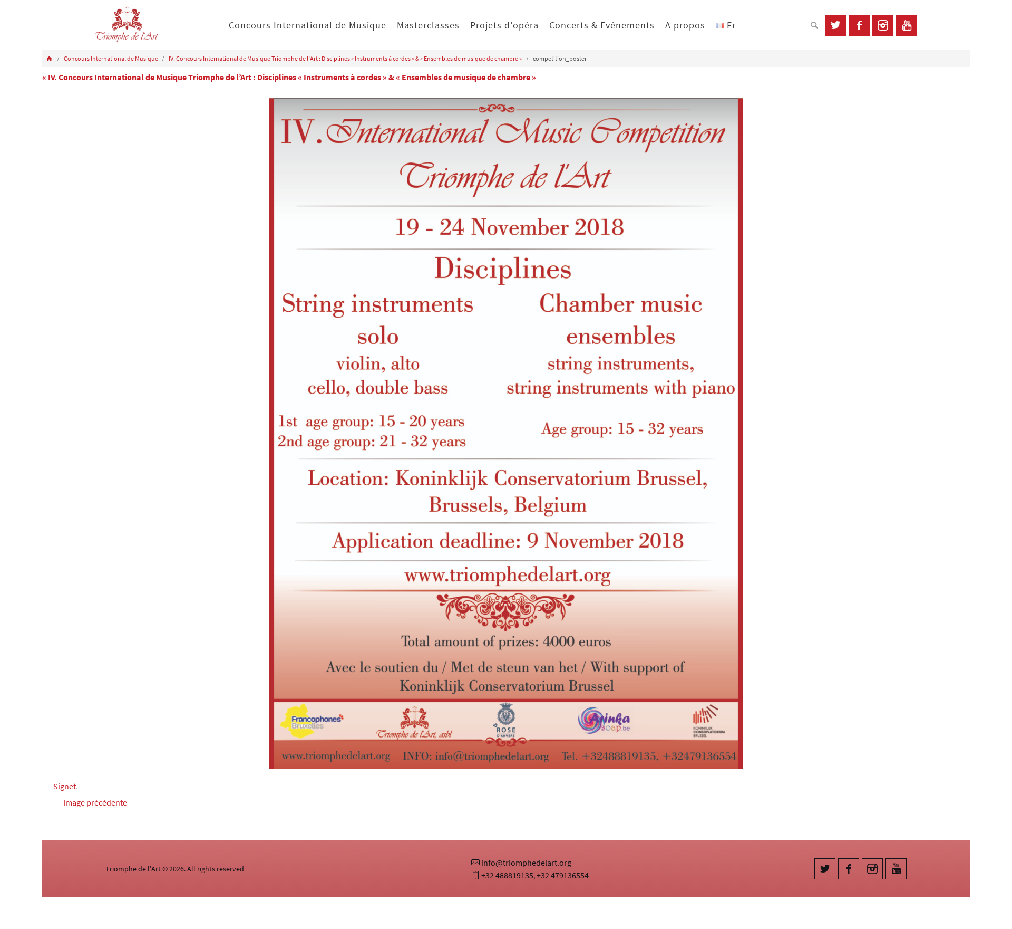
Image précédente (95, 802)
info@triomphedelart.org (526, 862)
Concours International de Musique (111, 58)
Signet (64, 786)
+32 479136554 (563, 875)
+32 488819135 (507, 875)
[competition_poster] (506, 434)
